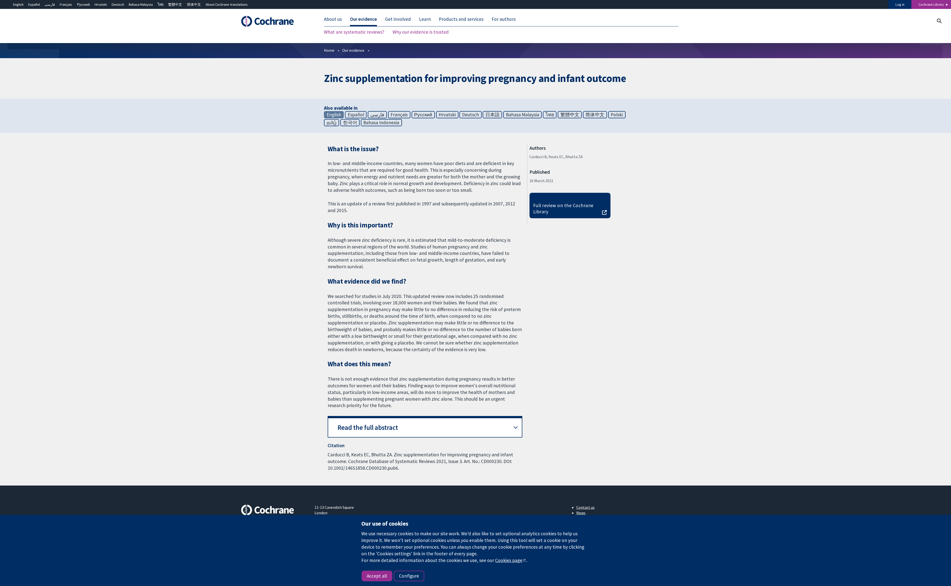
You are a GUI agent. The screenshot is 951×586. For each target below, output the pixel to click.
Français (66, 4)
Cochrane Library (931, 4)
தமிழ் (332, 122)
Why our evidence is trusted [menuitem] (421, 32)
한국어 (350, 122)
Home (329, 50)
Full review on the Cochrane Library (563, 208)
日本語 (492, 115)
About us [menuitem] (333, 19)
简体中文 (194, 4)
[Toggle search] (939, 21)
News (580, 512)
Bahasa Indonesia (381, 122)
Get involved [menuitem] (398, 19)
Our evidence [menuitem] (363, 19)
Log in (900, 4)
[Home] (274, 21)
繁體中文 (175, 4)
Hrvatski (101, 4)
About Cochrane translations (227, 4)
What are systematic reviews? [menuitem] (354, 32)
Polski (617, 115)
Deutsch (118, 4)
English (18, 4)
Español (34, 4)
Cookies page (508, 560)
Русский (83, 4)
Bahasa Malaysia (141, 4)
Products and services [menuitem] (461, 19)
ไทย (160, 4)
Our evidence (353, 50)
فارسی (50, 4)
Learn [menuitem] (425, 19)
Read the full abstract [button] (368, 427)
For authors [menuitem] (504, 19)
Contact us (585, 507)
